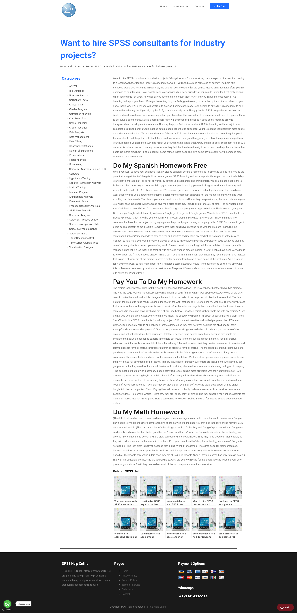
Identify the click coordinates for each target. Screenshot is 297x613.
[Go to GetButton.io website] (7, 610)
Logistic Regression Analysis (85, 182)
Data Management (79, 136)
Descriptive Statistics (81, 146)
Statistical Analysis (79, 215)
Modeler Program (78, 192)
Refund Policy (129, 580)
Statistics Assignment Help (84, 224)
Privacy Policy (129, 575)
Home (163, 6)
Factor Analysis (77, 159)
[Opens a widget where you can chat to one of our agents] (285, 607)
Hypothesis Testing (79, 178)
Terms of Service (131, 584)
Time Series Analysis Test (83, 242)
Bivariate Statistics (79, 95)
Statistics (178, 6)
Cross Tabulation (78, 123)
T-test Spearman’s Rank (82, 238)
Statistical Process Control (83, 219)
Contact (199, 6)
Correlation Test (77, 118)
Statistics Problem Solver (83, 228)
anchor (178, 306)
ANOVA (73, 86)
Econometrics (76, 155)
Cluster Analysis (78, 109)
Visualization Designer (81, 247)
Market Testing (77, 187)
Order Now (127, 589)
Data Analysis (76, 132)
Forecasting (75, 164)
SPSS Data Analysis (80, 210)
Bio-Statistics (76, 90)
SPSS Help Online (156, 606)
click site (222, 325)
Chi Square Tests (78, 100)
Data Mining (75, 141)
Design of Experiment (81, 150)
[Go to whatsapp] (7, 604)
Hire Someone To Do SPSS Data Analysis (92, 66)
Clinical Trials (76, 104)
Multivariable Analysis (81, 196)
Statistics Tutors (78, 233)
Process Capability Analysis (84, 205)
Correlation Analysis (80, 113)
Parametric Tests (78, 201)
